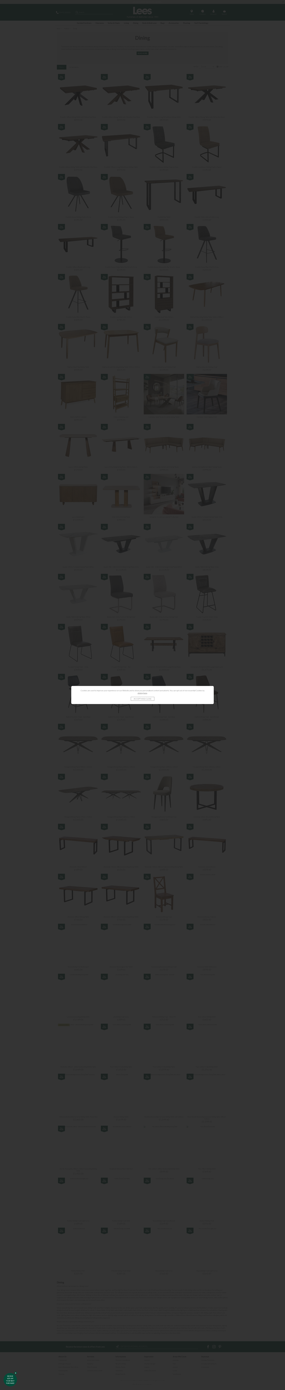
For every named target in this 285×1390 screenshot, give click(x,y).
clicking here (142, 693)
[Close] (15, 1373)
